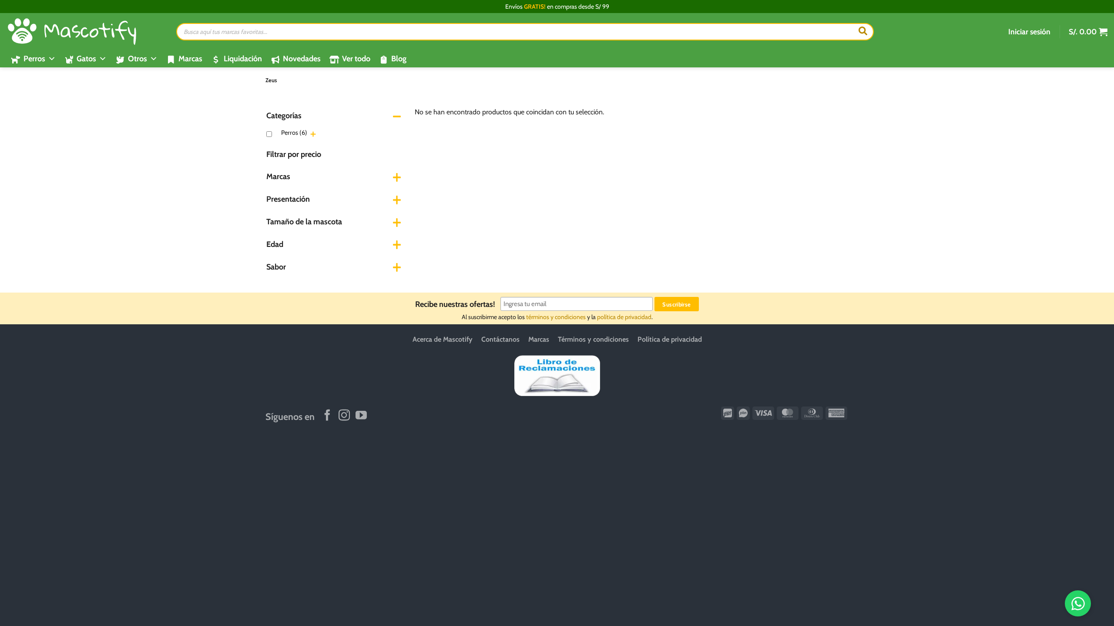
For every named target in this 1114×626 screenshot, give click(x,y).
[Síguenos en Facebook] (327, 416)
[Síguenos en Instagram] (344, 416)
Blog (398, 58)
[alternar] (397, 116)
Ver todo (356, 58)
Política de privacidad (670, 339)
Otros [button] (137, 58)
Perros (294, 133)
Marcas (190, 58)
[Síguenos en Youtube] (361, 416)
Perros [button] (34, 58)
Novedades (302, 58)
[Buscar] (863, 31)
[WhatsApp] (1078, 603)
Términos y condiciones (593, 339)
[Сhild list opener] (313, 134)
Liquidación (243, 58)
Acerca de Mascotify (443, 339)
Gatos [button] (86, 58)
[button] (1029, 32)
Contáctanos (500, 339)
